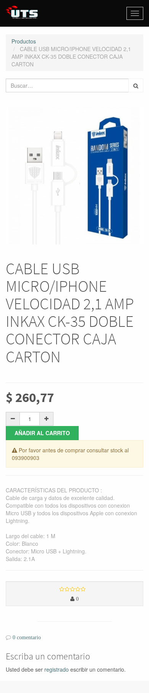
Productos (23, 41)
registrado (56, 669)
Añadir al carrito (42, 433)
